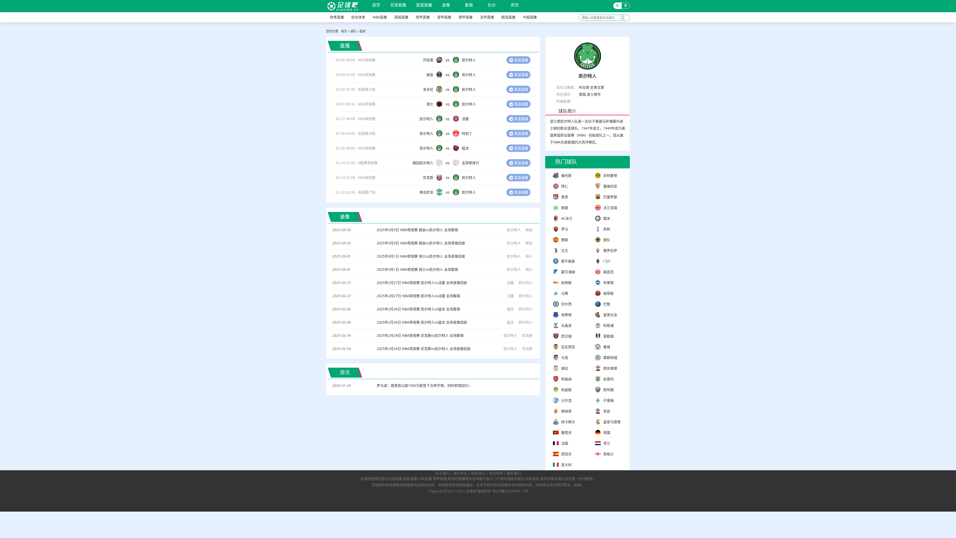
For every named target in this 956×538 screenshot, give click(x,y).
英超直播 (401, 17)
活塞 (510, 282)
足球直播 (398, 5)
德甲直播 (466, 17)
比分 (494, 5)
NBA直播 (380, 17)
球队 (353, 31)
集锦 (471, 5)
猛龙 (510, 309)
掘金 (529, 229)
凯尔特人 (514, 229)
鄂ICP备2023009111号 (510, 491)
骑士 (529, 256)
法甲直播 (487, 17)
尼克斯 (527, 335)
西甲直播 (423, 17)
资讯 (517, 5)
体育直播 (337, 17)
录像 (448, 5)
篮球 (362, 31)
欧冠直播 (508, 17)
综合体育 (358, 17)
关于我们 (442, 473)
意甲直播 (444, 17)
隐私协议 (478, 473)
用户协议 (460, 473)
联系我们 (514, 473)
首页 (376, 5)
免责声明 (496, 473)
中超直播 (530, 17)
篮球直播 (424, 5)
